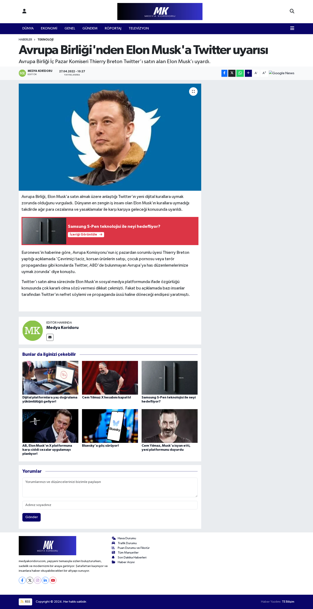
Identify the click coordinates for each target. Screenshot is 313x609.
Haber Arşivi (126, 562)
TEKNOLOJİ (45, 39)
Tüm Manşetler (128, 552)
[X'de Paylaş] (231, 73)
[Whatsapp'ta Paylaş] (240, 73)
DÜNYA (28, 28)
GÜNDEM (90, 28)
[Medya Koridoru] (32, 330)
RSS (27, 601)
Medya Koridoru (62, 328)
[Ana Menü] (292, 28)
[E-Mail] (49, 337)
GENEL (70, 28)
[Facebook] (22, 580)
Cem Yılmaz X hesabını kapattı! (106, 397)
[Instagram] (37, 580)
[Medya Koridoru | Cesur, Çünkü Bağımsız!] (159, 11)
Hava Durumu (127, 538)
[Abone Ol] (281, 73)
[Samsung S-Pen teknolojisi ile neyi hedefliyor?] (170, 377)
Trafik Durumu (127, 543)
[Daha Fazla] (248, 73)
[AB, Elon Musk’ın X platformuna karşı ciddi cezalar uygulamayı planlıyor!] (50, 426)
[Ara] (292, 11)
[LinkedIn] (45, 580)
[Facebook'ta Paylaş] (224, 73)
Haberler (25, 39)
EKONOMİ (49, 28)
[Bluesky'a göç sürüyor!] (110, 426)
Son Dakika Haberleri (132, 557)
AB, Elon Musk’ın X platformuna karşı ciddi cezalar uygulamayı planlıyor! (47, 449)
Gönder (31, 517)
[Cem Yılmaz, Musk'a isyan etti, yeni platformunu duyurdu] (170, 426)
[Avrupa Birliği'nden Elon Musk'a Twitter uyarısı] (110, 137)
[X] (29, 580)
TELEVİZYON (139, 28)
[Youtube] (52, 580)
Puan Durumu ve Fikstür (134, 547)
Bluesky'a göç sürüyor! (100, 445)
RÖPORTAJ (113, 28)
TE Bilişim (288, 601)
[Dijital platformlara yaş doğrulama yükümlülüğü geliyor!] (50, 377)
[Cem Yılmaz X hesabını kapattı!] (110, 377)
